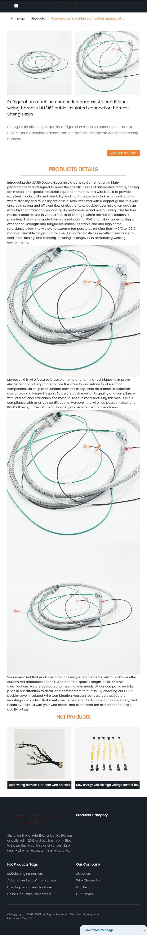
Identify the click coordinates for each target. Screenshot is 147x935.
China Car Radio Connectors (29, 894)
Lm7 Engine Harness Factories (30, 887)
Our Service (85, 894)
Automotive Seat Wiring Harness (32, 880)
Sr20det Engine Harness (25, 873)
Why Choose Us (88, 880)
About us (83, 873)
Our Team (83, 887)
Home (20, 18)
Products (38, 18)
